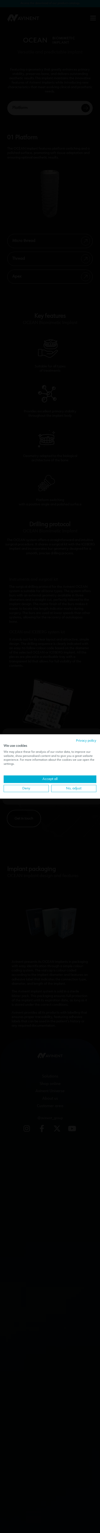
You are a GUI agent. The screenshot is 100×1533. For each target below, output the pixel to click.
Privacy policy (86, 740)
